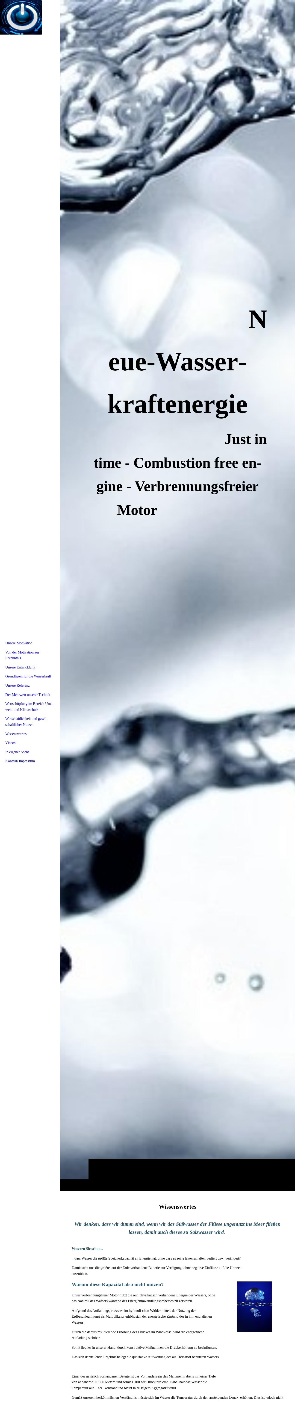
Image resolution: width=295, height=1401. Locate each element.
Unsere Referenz (17, 685)
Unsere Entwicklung (20, 667)
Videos (10, 743)
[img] (177, 595)
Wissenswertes (16, 734)
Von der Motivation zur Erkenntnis (22, 655)
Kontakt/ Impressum (20, 761)
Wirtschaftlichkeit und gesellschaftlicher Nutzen (26, 722)
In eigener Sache (17, 752)
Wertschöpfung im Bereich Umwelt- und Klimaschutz (28, 707)
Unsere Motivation (18, 643)
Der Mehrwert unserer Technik (27, 695)
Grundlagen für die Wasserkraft (28, 676)
